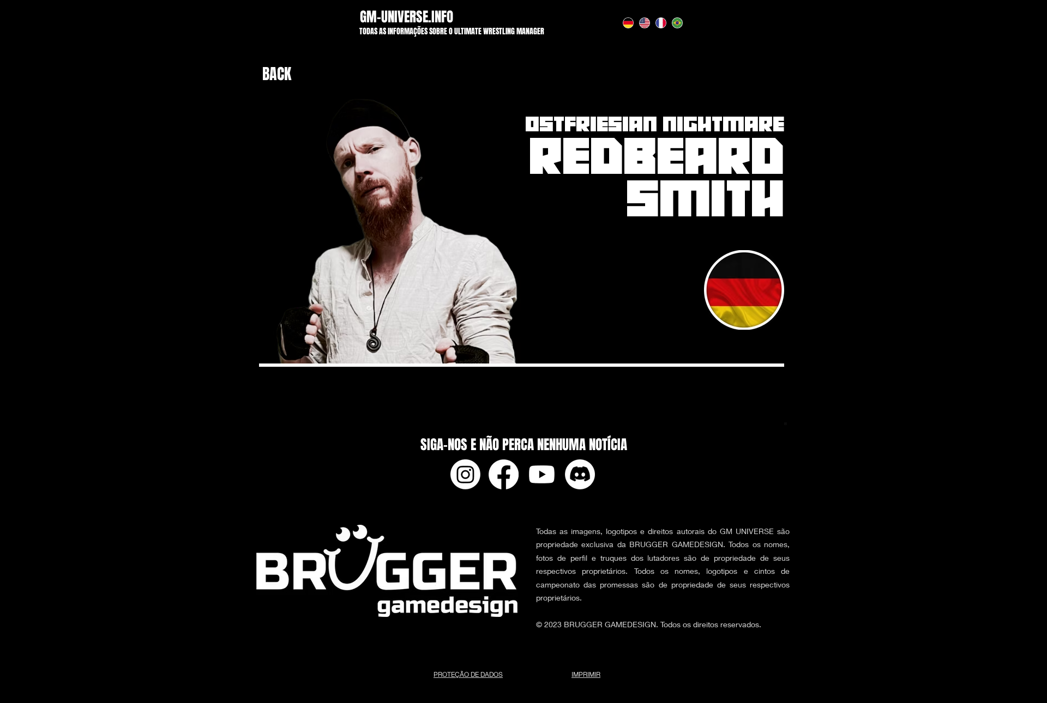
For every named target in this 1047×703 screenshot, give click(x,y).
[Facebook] (504, 474)
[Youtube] (542, 474)
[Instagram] (465, 474)
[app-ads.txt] (785, 425)
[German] (628, 22)
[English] (644, 22)
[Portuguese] (677, 22)
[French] (661, 22)
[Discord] (580, 474)
